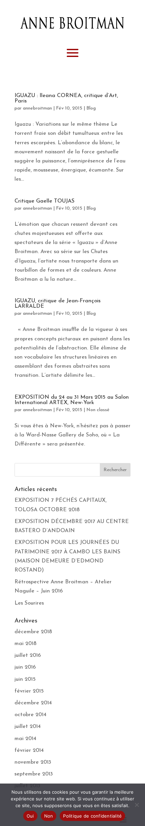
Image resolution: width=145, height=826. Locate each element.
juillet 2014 (27, 726)
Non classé (98, 409)
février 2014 (29, 750)
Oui (30, 816)
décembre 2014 (33, 703)
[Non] (136, 804)
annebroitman (37, 108)
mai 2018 (25, 643)
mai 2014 (25, 738)
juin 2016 (25, 667)
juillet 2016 (27, 655)
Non (48, 816)
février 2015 (29, 691)
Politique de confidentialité (92, 816)
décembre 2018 (33, 632)
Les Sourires (29, 603)
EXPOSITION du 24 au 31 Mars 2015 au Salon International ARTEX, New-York (71, 400)
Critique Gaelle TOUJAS (44, 201)
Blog (91, 108)
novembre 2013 (32, 762)
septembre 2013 (33, 774)
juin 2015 (25, 679)
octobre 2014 (30, 714)
